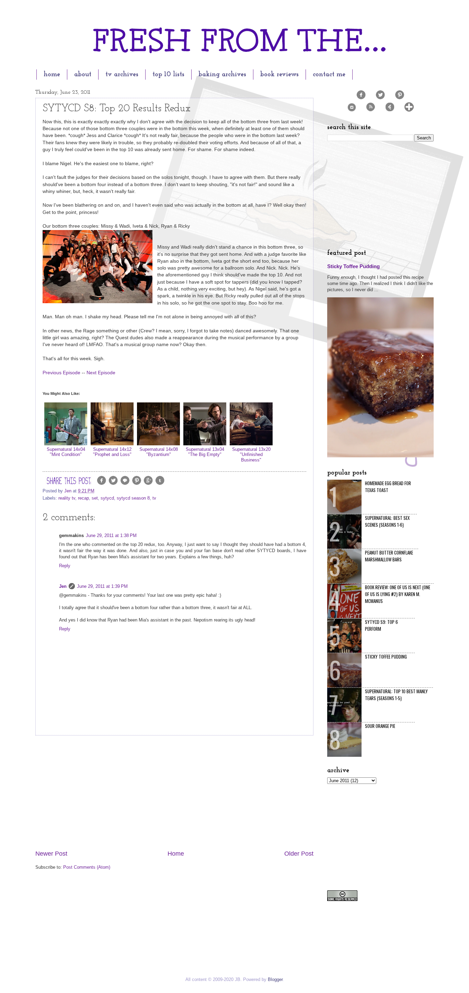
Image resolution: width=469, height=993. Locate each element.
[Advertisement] (174, 792)
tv (154, 498)
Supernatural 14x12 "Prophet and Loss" (112, 452)
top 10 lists (168, 74)
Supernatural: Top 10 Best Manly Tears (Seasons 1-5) (396, 694)
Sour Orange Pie (380, 725)
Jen (63, 586)
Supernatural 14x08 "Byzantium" (158, 452)
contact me (329, 74)
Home (176, 853)
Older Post (298, 853)
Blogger (275, 979)
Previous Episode (61, 372)
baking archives (222, 74)
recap (83, 498)
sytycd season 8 (133, 498)
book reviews (279, 74)
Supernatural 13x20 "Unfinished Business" (251, 454)
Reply (64, 565)
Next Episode (101, 372)
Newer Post (51, 853)
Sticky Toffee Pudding (353, 266)
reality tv (66, 498)
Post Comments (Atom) (86, 867)
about (82, 74)
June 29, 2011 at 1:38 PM (111, 535)
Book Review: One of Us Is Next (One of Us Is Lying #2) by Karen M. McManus (397, 594)
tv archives (121, 74)
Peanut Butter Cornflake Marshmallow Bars (389, 556)
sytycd (107, 498)
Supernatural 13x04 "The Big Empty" (205, 452)
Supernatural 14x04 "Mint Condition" (66, 452)
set (95, 498)
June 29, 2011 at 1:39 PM (102, 586)
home (52, 74)
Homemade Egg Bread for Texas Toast (388, 486)
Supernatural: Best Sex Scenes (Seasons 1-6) (387, 521)
